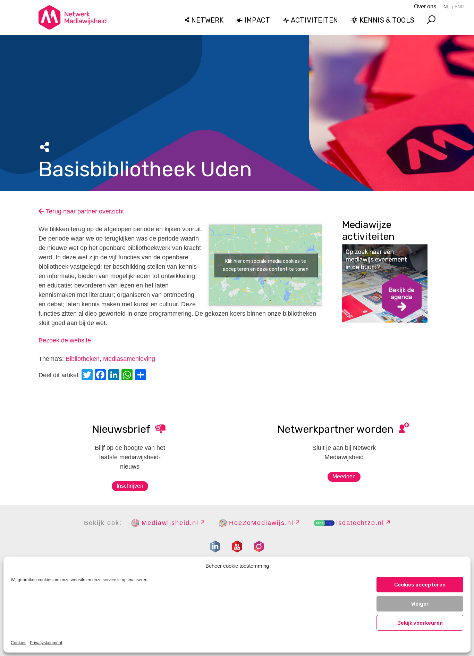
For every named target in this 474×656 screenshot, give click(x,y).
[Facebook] (101, 375)
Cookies (18, 642)
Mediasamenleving (129, 358)
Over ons (425, 6)
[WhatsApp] (128, 375)
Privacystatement (46, 642)
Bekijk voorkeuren (420, 623)
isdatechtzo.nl (360, 522)
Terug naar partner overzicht (84, 211)
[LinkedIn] (114, 375)
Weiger (420, 604)
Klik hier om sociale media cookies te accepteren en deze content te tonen (265, 265)
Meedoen (344, 476)
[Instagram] (259, 546)
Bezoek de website (65, 340)
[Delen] (141, 375)
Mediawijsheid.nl (170, 522)
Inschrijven (130, 486)
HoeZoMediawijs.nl (261, 522)
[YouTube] (237, 546)
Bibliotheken (83, 358)
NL (446, 6)
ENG (459, 6)
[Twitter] (88, 375)
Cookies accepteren (420, 585)
